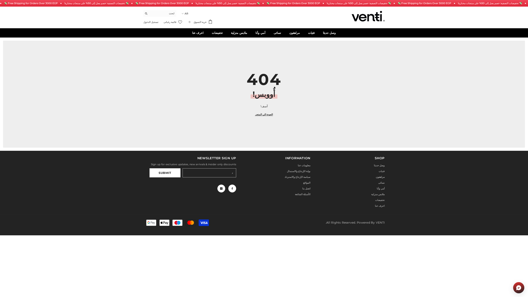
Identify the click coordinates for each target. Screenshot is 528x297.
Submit (165, 173)
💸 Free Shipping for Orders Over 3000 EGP (31, 3)
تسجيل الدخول (150, 22)
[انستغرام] (221, 188)
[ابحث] (159, 13)
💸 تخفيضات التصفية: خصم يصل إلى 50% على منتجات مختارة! (96, 3)
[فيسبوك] (232, 188)
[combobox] (163, 13)
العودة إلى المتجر (264, 114)
